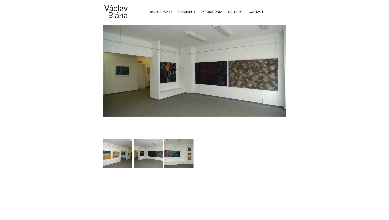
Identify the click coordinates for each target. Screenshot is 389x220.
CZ (285, 11)
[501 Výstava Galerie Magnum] (179, 153)
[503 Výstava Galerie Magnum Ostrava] (117, 153)
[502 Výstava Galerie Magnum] (148, 153)
